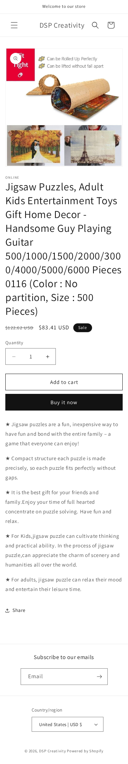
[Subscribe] (99, 676)
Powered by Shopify (85, 750)
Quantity (14, 343)
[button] (14, 25)
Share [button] (19, 610)
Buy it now (64, 402)
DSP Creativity (52, 750)
